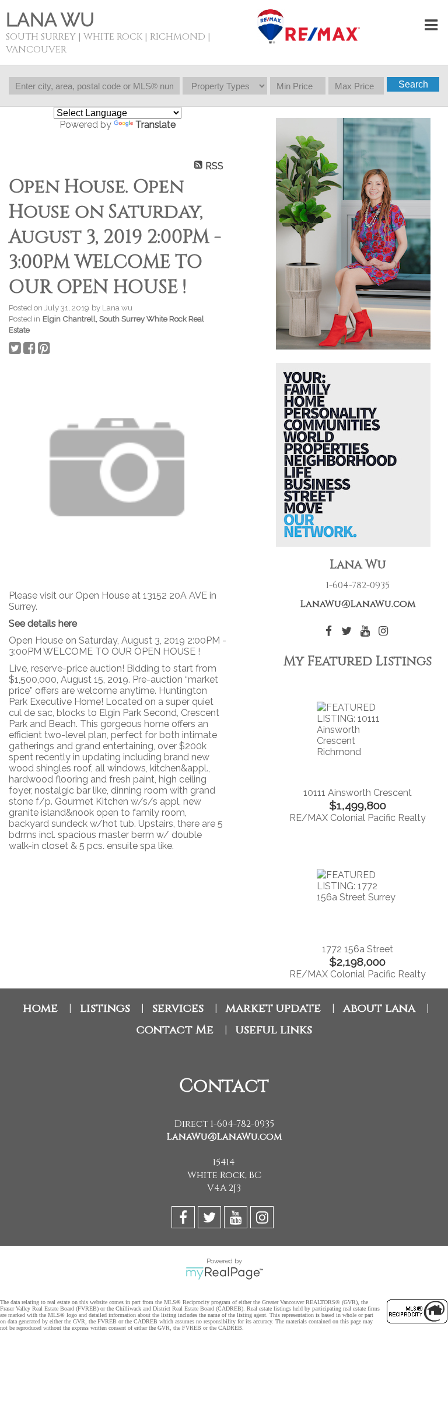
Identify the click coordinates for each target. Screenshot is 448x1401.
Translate (155, 124)
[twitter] (211, 1219)
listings (105, 1008)
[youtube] (237, 1219)
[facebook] (185, 1219)
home (40, 1008)
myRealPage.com (224, 1273)
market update (273, 1008)
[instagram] (263, 1219)
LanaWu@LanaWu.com (357, 604)
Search (413, 84)
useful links (274, 1029)
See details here (43, 623)
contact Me (175, 1029)
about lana (379, 1008)
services (178, 1008)
